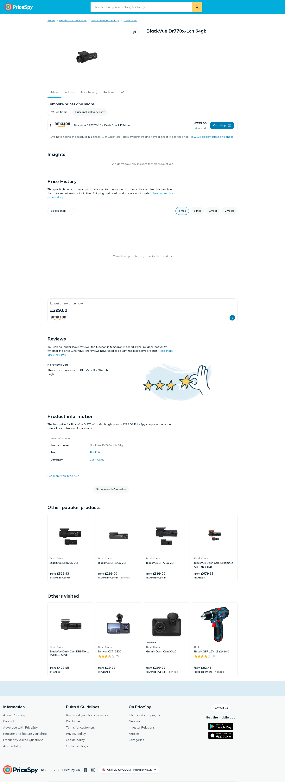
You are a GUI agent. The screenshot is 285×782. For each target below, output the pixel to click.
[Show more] (51, 125)
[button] (59, 112)
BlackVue (95, 452)
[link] (70, 548)
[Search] (197, 7)
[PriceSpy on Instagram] (93, 770)
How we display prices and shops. (212, 136)
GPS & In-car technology (105, 20)
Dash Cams (130, 20)
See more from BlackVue (63, 476)
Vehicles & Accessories (72, 20)
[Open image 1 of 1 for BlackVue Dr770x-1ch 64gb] (89, 57)
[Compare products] (134, 32)
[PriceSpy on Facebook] (85, 770)
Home (51, 20)
